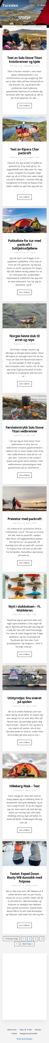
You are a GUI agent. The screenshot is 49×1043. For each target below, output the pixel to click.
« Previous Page (11, 939)
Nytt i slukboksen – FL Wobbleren (24, 608)
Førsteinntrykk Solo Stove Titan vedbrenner (24, 429)
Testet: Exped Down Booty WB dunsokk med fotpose (24, 877)
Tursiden (10, 5)
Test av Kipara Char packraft (24, 151)
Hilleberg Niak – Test (24, 786)
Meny (43, 5)
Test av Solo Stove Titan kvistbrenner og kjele (24, 60)
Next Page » (27, 944)
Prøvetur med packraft (25, 519)
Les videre (25, 106)
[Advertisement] (24, 988)
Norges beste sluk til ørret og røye (24, 338)
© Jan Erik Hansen (24, 1038)
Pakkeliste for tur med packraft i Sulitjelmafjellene (24, 244)
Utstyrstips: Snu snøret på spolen (24, 700)
